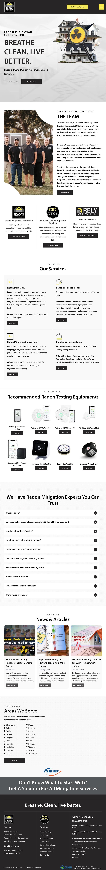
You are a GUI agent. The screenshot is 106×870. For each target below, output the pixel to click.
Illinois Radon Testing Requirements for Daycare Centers (19, 663)
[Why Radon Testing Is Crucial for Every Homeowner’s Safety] (86, 640)
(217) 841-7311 (77, 857)
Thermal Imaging (46, 838)
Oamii (99, 868)
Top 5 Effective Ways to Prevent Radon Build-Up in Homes (52, 663)
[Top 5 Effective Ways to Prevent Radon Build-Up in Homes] (53, 640)
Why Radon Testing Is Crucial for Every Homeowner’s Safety (86, 663)
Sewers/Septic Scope (48, 845)
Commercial (44, 855)
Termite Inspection (47, 848)
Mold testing (44, 842)
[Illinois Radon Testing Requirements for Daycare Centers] (19, 640)
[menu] (101, 7)
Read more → (12, 685)
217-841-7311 (82, 821)
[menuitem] (19, 831)
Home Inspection (46, 835)
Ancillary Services (46, 852)
